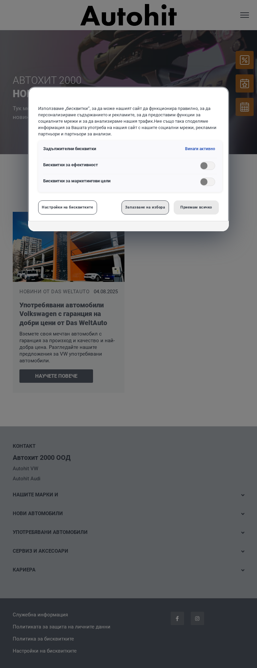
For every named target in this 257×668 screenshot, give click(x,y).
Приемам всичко (196, 207)
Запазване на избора (145, 207)
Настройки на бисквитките (67, 207)
